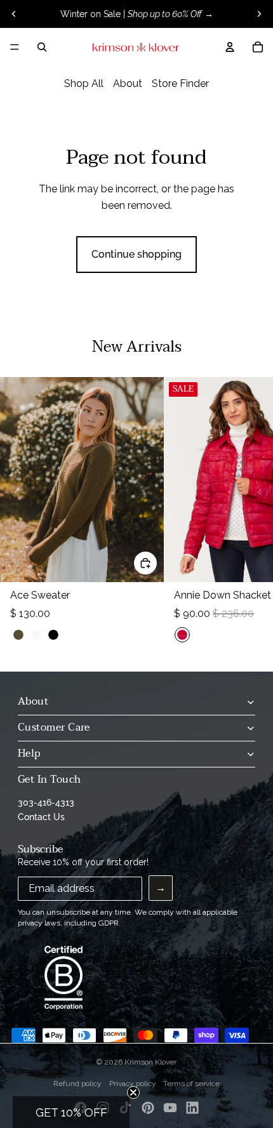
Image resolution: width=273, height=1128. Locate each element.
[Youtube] (170, 1107)
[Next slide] (259, 14)
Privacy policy (132, 1083)
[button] (71, 1112)
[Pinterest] (148, 1107)
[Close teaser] (133, 1092)
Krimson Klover (150, 1062)
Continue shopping (136, 254)
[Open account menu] (230, 47)
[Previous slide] (14, 14)
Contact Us (41, 817)
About (127, 83)
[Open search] (42, 47)
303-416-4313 (46, 802)
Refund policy (77, 1083)
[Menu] (14, 47)
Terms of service (191, 1083)
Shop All (83, 83)
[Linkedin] (192, 1107)
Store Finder (180, 83)
